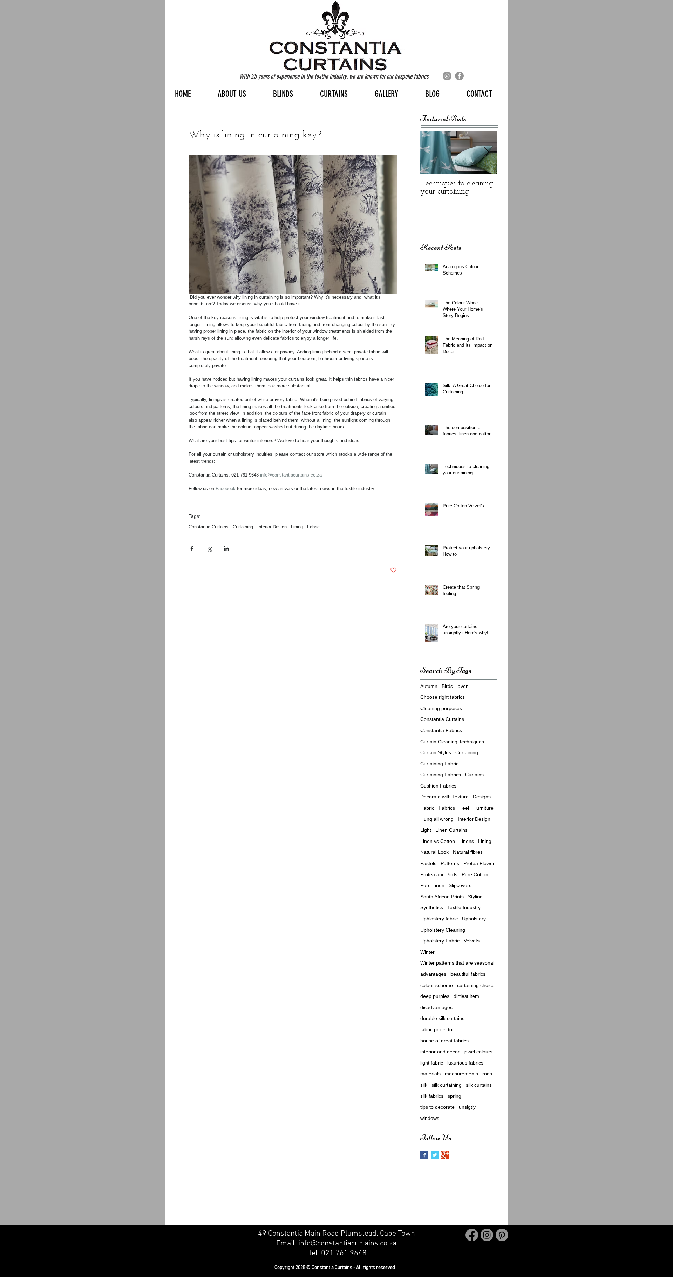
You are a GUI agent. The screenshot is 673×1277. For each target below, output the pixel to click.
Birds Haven (455, 686)
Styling (475, 896)
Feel (464, 808)
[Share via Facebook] (192, 548)
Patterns (450, 863)
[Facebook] (459, 76)
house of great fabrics (444, 1040)
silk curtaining (446, 1085)
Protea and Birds (438, 874)
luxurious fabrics (465, 1063)
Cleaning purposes (441, 708)
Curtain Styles (435, 752)
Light (425, 830)
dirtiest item (466, 996)
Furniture (483, 808)
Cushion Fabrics (438, 786)
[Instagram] (447, 76)
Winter (427, 952)
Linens (466, 841)
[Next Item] (486, 152)
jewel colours (478, 1051)
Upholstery (474, 918)
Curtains (474, 774)
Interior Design (272, 526)
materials (430, 1073)
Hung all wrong (437, 819)
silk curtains (479, 1085)
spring (454, 1096)
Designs (482, 796)
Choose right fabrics (442, 697)
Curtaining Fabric (439, 763)
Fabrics (447, 808)
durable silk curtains (442, 1018)
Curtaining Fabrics (440, 774)
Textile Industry (464, 907)
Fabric (313, 526)
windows (429, 1118)
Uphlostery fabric (439, 918)
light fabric (431, 1063)
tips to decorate (437, 1107)
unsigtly (467, 1107)
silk (423, 1085)
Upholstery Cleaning (442, 930)
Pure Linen (432, 885)
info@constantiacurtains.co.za (348, 1243)
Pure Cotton (475, 874)
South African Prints (442, 896)
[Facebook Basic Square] (424, 1155)
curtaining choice (476, 985)
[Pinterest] (502, 1235)
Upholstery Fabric (440, 941)
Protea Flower (479, 863)
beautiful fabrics (467, 974)
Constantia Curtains (209, 526)
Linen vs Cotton (437, 841)
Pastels (428, 863)
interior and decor (440, 1051)
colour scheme (436, 985)
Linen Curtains (451, 830)
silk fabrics (431, 1096)
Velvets (472, 941)
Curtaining (243, 526)
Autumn (428, 686)
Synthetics (431, 907)
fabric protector (437, 1029)
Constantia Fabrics (441, 730)
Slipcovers (460, 885)
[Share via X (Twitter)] (209, 548)
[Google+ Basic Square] (445, 1155)
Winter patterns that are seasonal (457, 963)
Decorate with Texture (444, 796)
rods (487, 1073)
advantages (433, 974)
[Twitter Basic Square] (435, 1155)
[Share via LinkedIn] (226, 548)
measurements (461, 1073)
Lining (297, 526)
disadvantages (436, 1007)
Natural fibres (468, 852)
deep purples (434, 996)
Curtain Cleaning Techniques (452, 741)
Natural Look (434, 852)
